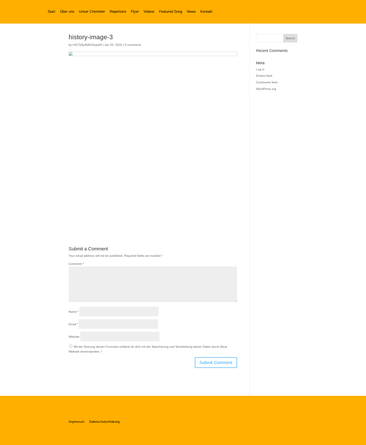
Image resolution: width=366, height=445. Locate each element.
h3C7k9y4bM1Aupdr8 (87, 44)
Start (51, 12)
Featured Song (170, 12)
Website (74, 336)
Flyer (135, 12)
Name (74, 311)
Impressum (77, 421)
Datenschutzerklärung (104, 421)
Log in (260, 69)
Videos (149, 12)
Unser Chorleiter (92, 12)
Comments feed (266, 82)
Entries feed (264, 75)
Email (73, 324)
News (191, 12)
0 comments (133, 44)
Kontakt (206, 12)
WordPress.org (266, 89)
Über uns (67, 12)
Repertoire (118, 12)
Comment (76, 263)
